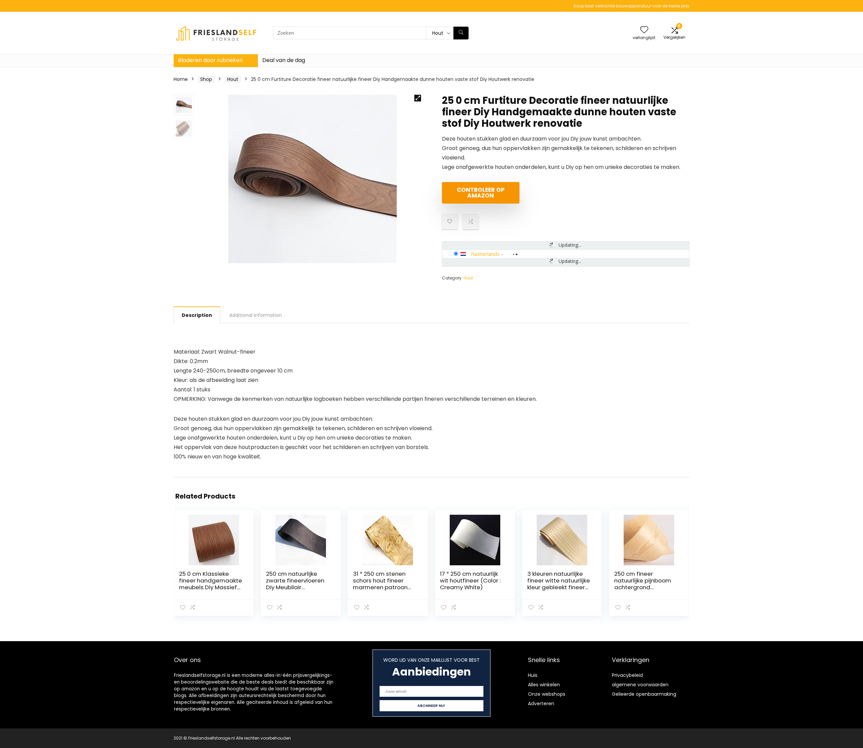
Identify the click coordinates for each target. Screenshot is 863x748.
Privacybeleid (627, 675)
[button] (417, 98)
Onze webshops (546, 694)
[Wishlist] (644, 30)
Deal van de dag (283, 60)
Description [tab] (197, 315)
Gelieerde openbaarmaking (644, 694)
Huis (532, 675)
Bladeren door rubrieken (210, 60)
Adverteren (541, 703)
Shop (206, 79)
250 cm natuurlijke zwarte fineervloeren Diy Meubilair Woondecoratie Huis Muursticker (295, 587)
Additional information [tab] (255, 315)
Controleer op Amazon (481, 193)
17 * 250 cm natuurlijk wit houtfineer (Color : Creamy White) (470, 580)
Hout (232, 79)
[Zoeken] (461, 33)
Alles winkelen (544, 684)
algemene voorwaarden (640, 684)
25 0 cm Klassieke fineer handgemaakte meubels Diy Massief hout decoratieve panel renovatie (210, 587)
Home (181, 79)
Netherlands (485, 253)
